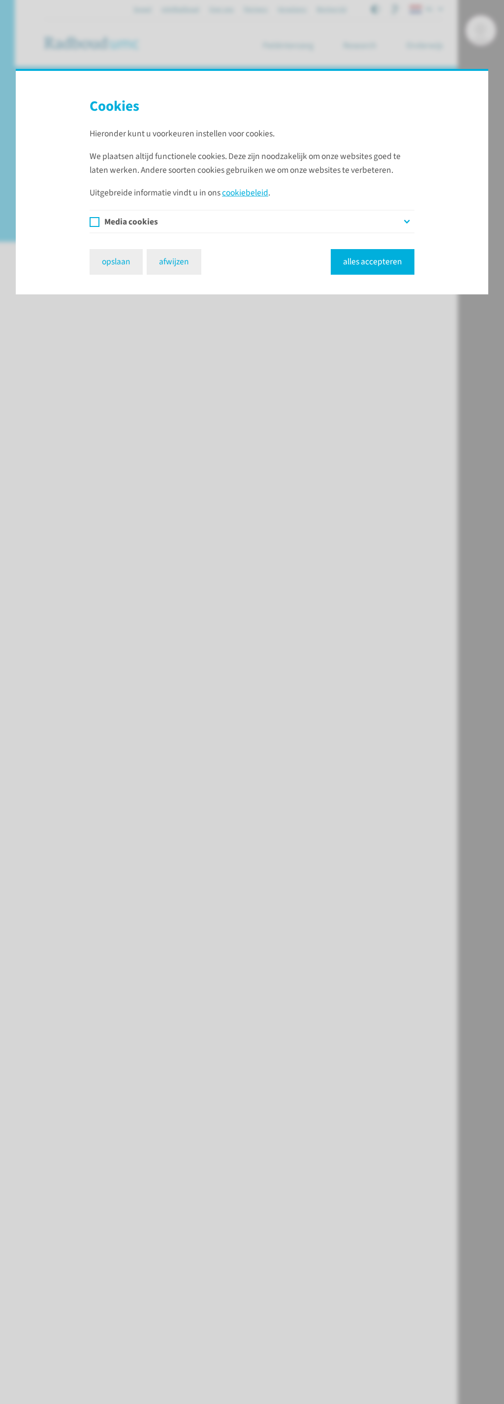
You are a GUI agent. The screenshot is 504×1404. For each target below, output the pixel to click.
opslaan (116, 261)
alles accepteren (372, 261)
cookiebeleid (245, 193)
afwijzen (174, 261)
